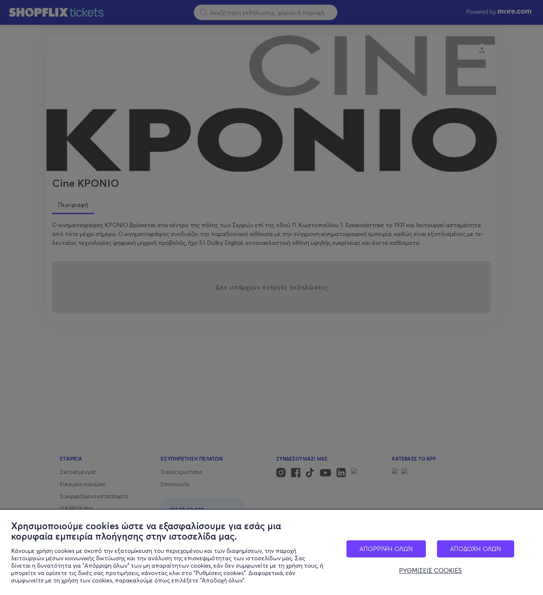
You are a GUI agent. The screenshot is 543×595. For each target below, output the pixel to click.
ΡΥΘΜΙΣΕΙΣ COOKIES (430, 570)
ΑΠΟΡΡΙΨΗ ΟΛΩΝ (386, 549)
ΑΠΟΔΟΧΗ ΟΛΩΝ (475, 549)
